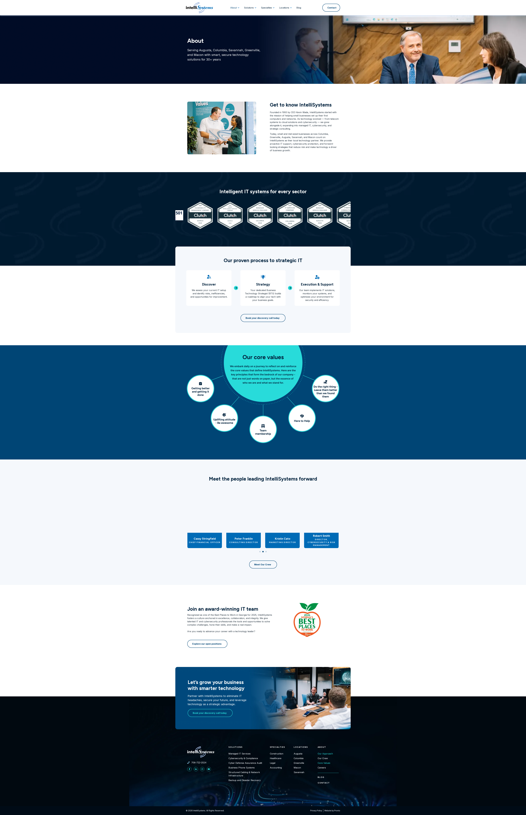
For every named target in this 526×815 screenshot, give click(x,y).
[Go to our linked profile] (196, 769)
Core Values (324, 763)
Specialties (277, 747)
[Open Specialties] (274, 8)
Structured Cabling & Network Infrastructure (244, 774)
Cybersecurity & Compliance (243, 758)
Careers (322, 767)
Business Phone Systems (241, 767)
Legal (272, 763)
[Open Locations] (291, 8)
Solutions (235, 747)
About (322, 747)
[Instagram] (202, 769)
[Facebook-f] (189, 769)
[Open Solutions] (255, 8)
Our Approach (325, 753)
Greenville (299, 763)
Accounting (276, 767)
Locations (301, 747)
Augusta (298, 753)
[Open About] (238, 8)
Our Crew (323, 758)
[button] (260, 551)
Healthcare (275, 758)
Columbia (298, 758)
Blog (321, 777)
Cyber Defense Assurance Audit (245, 763)
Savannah (299, 772)
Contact (324, 783)
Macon (297, 767)
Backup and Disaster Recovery (244, 780)
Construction (276, 753)
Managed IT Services (239, 753)
